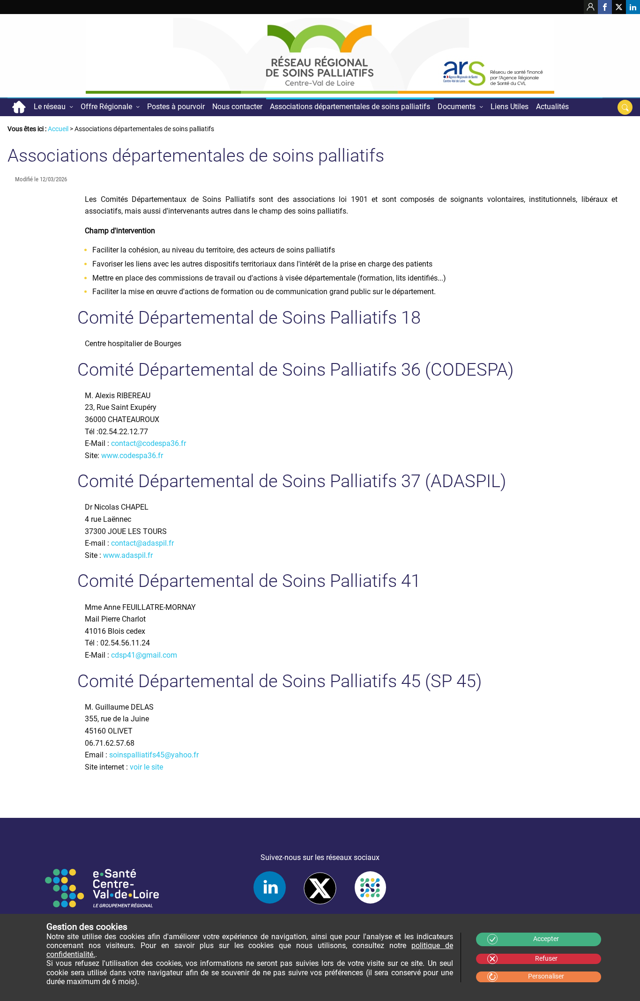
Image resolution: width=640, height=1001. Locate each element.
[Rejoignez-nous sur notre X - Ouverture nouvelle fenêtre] (619, 7)
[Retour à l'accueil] (320, 55)
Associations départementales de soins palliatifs (350, 106)
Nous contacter (237, 106)
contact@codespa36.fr (148, 443)
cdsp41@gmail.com (144, 655)
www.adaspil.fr (128, 555)
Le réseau (50, 106)
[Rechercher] (625, 107)
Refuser (546, 959)
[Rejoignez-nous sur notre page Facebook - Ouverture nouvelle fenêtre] (605, 7)
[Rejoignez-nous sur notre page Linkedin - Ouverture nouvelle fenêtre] (633, 7)
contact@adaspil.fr (142, 543)
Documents (457, 106)
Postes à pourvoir (176, 106)
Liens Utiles (509, 106)
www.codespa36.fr (132, 455)
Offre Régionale (106, 106)
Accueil (18, 106)
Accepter (546, 939)
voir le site (146, 767)
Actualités (552, 106)
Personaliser (546, 976)
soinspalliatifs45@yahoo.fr (154, 754)
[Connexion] (591, 7)
